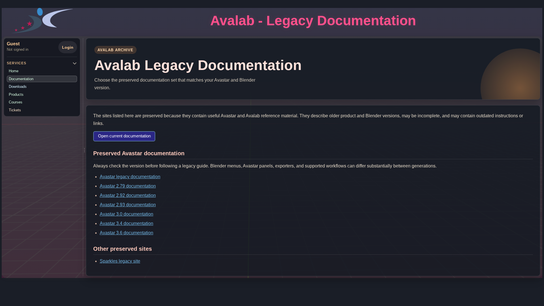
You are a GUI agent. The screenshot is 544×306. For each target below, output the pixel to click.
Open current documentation (124, 136)
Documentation (21, 79)
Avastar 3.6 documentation (126, 232)
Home (13, 71)
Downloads (18, 86)
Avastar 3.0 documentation (126, 214)
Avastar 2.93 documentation (128, 204)
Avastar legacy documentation (130, 176)
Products (16, 94)
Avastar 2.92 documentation (128, 195)
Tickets (15, 110)
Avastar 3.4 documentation (126, 223)
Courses (15, 102)
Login (67, 47)
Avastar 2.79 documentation (128, 186)
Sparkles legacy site (120, 261)
